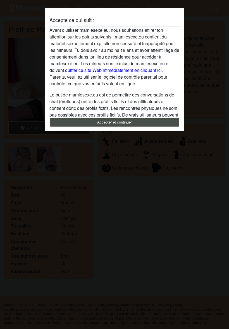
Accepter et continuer (114, 122)
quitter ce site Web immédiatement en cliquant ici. (114, 70)
